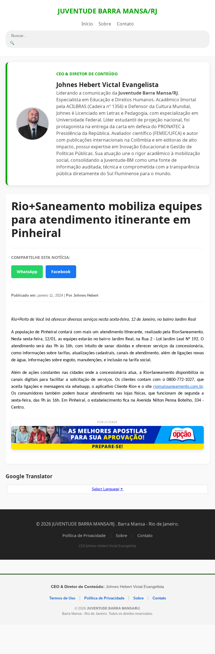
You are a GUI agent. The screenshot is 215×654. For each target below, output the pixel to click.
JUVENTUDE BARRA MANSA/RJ (107, 10)
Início (87, 24)
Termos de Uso (62, 598)
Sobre (105, 24)
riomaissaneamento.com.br (178, 387)
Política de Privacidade (84, 535)
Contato (125, 24)
